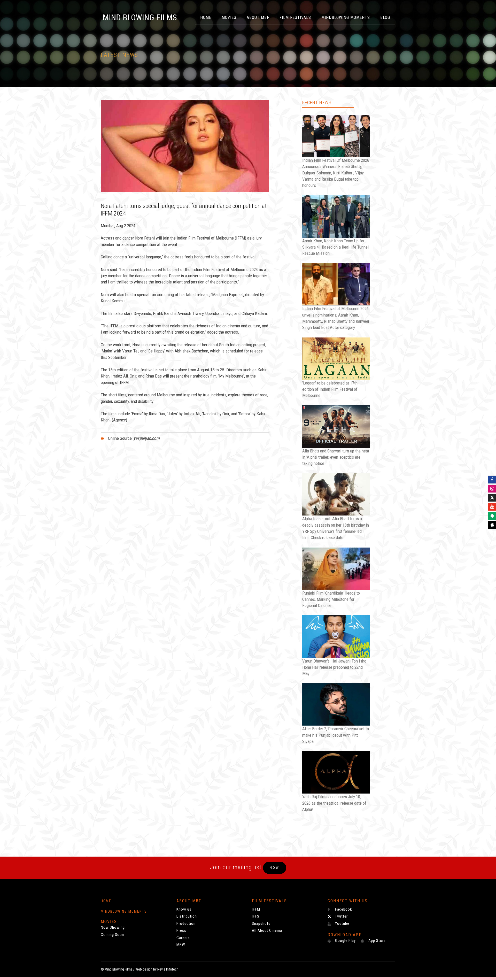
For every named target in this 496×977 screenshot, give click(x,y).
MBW (180, 944)
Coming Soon (112, 934)
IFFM (256, 909)
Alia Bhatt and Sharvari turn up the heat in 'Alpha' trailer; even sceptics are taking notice (335, 457)
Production (186, 923)
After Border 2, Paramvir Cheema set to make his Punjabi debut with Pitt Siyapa (335, 735)
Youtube (341, 923)
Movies (229, 17)
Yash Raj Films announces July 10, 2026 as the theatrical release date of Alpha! (334, 803)
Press (181, 930)
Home (205, 17)
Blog (385, 17)
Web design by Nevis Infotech (157, 969)
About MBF (258, 17)
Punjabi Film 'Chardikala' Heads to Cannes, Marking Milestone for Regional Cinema (331, 599)
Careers (183, 937)
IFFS (255, 916)
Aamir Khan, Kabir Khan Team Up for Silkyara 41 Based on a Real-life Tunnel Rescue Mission (335, 247)
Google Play (345, 940)
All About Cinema (267, 930)
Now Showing (113, 927)
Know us (183, 909)
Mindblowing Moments (345, 17)
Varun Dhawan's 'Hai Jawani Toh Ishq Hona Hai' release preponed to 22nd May (334, 667)
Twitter (341, 916)
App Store (376, 940)
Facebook (343, 909)
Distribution (186, 916)
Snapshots (261, 923)
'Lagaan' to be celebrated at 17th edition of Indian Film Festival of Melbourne (330, 389)
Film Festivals (295, 17)
